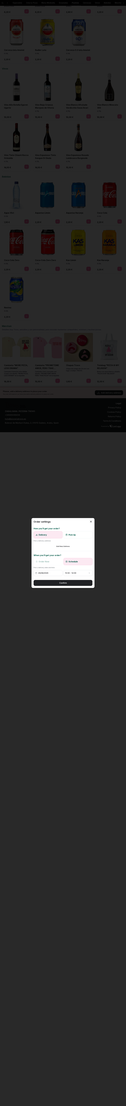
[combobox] (75, 573)
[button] (48, 573)
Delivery (43, 535)
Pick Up (72, 535)
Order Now (44, 561)
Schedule (73, 561)
